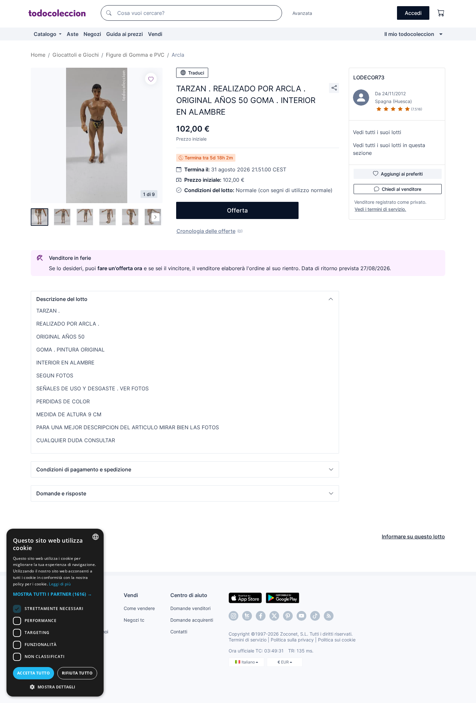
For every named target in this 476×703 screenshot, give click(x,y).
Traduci (196, 72)
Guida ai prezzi (124, 34)
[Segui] (151, 79)
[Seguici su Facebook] (261, 616)
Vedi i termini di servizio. (380, 209)
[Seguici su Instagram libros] (247, 616)
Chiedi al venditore (401, 189)
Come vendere (139, 608)
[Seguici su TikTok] (315, 616)
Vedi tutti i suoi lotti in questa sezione (389, 149)
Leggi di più (60, 584)
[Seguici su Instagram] (233, 616)
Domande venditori (190, 608)
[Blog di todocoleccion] (329, 616)
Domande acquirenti (191, 620)
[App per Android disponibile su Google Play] (282, 597)
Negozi (92, 34)
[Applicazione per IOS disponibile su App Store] (245, 597)
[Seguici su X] (274, 616)
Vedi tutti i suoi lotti (377, 132)
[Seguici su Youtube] (301, 616)
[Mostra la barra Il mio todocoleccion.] (441, 34)
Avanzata (302, 13)
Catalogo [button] (46, 34)
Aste (72, 34)
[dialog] (55, 613)
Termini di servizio (247, 639)
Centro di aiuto (188, 595)
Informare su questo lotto (413, 536)
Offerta (237, 210)
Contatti (178, 631)
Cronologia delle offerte (205, 231)
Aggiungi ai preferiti (402, 174)
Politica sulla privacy (292, 639)
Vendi (155, 34)
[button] (185, 299)
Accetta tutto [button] (33, 673)
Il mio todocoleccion (409, 34)
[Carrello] (441, 13)
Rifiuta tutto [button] (77, 673)
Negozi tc (134, 620)
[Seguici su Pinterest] (288, 616)
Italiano (249, 662)
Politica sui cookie (337, 639)
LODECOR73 (368, 77)
